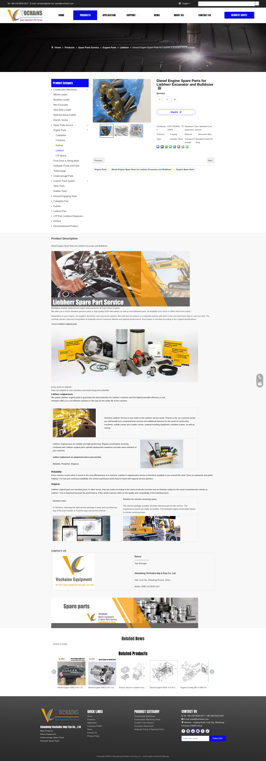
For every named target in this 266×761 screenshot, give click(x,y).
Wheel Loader (60, 94)
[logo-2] (60, 716)
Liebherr (60, 150)
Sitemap (165, 756)
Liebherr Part (59, 211)
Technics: (161, 134)
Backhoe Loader (61, 100)
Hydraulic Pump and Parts (66, 166)
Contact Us (92, 733)
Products (91, 719)
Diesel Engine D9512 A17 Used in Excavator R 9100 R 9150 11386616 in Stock (71, 687)
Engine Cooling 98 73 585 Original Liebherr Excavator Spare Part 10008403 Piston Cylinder (195, 687)
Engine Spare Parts (185, 169)
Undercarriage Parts (63, 176)
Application (92, 723)
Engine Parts (59, 130)
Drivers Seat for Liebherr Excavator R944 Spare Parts (133, 687)
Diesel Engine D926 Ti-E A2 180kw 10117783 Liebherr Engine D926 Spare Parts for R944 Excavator (164, 687)
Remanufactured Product (65, 226)
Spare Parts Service (63, 125)
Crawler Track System (64, 181)
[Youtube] (193, 731)
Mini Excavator (60, 105)
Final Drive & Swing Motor (66, 161)
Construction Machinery (65, 89)
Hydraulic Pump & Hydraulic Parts (149, 729)
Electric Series (60, 120)
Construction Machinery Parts (147, 719)
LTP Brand (61, 155)
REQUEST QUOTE (239, 15)
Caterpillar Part (60, 201)
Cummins (60, 140)
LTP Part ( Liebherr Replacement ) (70, 216)
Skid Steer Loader (62, 110)
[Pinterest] (202, 731)
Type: (159, 139)
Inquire (174, 112)
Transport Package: (190, 140)
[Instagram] (198, 731)
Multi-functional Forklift (64, 115)
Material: (188, 134)
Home (90, 716)
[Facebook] (183, 731)
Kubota (59, 145)
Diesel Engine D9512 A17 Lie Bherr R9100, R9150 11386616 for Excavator (102, 687)
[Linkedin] (188, 731)
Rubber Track (60, 191)
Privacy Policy (93, 736)
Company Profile (94, 726)
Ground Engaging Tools (65, 196)
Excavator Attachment (144, 726)
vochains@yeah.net (45, 3)
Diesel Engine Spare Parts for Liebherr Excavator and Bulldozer (141, 169)
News (89, 729)
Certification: (161, 128)
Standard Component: (190, 128)
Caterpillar (61, 135)
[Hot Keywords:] (257, 3)
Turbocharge (59, 171)
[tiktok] (207, 731)
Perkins (57, 221)
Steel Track (59, 186)
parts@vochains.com (64, 3)
